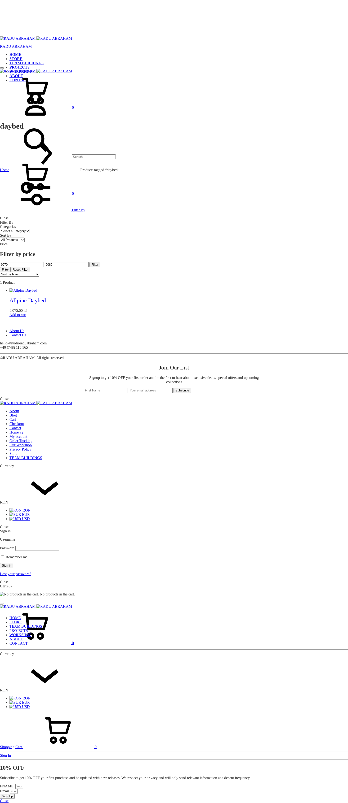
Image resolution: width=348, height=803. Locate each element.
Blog (13, 415)
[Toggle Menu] (2, 68)
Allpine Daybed (27, 300)
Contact (15, 428)
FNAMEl (7, 786)
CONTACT (18, 643)
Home (4, 170)
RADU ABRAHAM (16, 46)
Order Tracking (20, 441)
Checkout (16, 424)
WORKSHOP (20, 635)
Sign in (6, 565)
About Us (16, 331)
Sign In (5, 755)
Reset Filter (20, 269)
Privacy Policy (20, 449)
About (14, 411)
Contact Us (17, 335)
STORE (15, 59)
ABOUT (16, 639)
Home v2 (16, 432)
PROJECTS (19, 67)
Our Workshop (20, 445)
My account (18, 436)
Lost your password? (15, 574)
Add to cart (17, 315)
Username (7, 539)
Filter (94, 264)
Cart (12, 419)
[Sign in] (35, 120)
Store (13, 453)
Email (5, 791)
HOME (15, 54)
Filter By (78, 210)
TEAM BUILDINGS (26, 63)
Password (7, 548)
